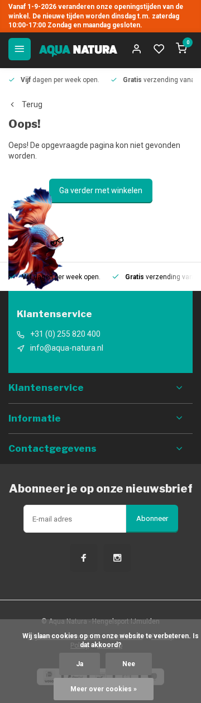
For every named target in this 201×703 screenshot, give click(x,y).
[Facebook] (84, 558)
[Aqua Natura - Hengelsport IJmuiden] (78, 49)
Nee (128, 664)
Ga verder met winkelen (100, 190)
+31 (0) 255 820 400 (65, 333)
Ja (79, 664)
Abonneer (152, 518)
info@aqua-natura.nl (66, 347)
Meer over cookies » (103, 689)
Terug (32, 104)
